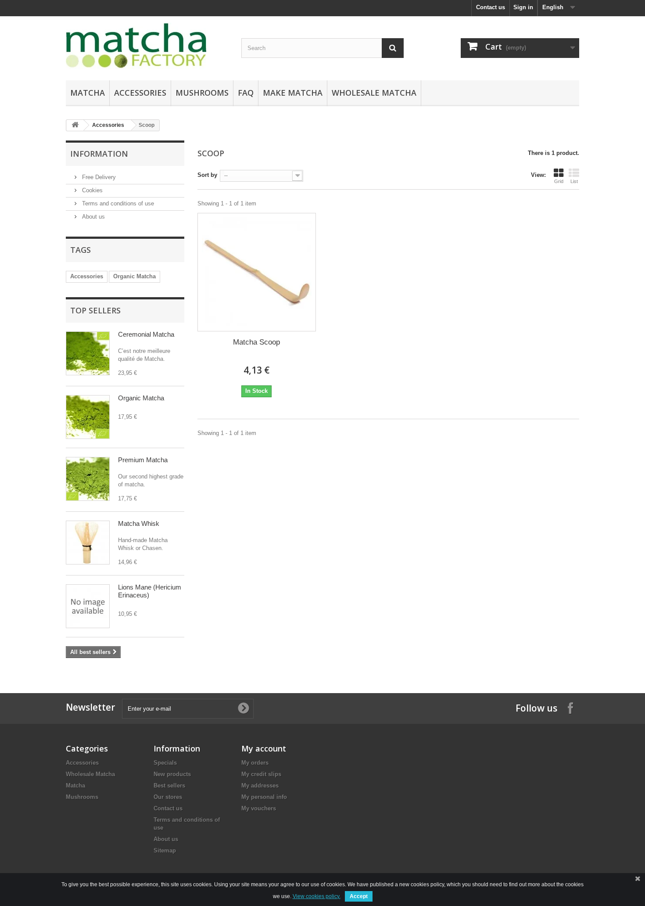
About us (92, 216)
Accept (359, 896)
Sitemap (165, 850)
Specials (165, 762)
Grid (558, 181)
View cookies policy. (316, 896)
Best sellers (169, 785)
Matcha (87, 92)
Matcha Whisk (138, 523)
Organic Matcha (134, 276)
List (574, 181)
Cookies (91, 190)
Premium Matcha (143, 460)
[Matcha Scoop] (257, 272)
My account (263, 748)
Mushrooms (202, 92)
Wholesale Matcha (374, 92)
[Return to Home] (75, 125)
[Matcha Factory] (147, 46)
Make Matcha (292, 92)
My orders (255, 762)
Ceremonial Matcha (146, 334)
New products (172, 774)
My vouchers (258, 808)
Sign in (523, 7)
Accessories (140, 92)
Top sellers (95, 310)
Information (99, 153)
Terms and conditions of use (117, 203)
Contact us (490, 7)
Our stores (168, 797)
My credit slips (261, 774)
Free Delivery (98, 177)
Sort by (207, 175)
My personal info (264, 797)
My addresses (260, 785)
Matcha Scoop (256, 342)
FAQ (246, 92)
